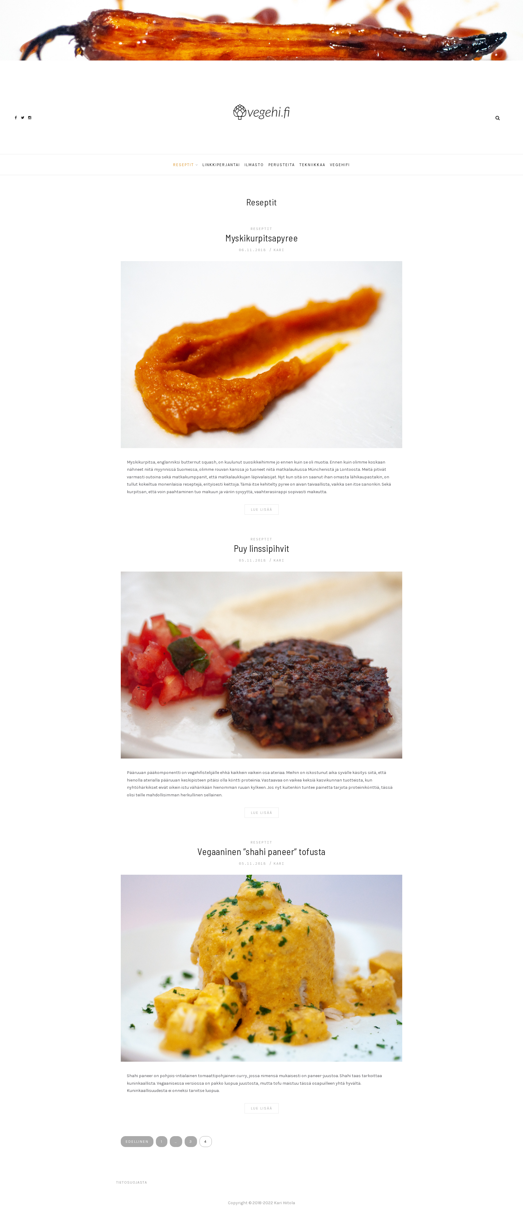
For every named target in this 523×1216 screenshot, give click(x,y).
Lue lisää (261, 509)
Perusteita (281, 164)
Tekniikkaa (312, 164)
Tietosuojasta (131, 1182)
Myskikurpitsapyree (261, 237)
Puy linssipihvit (261, 548)
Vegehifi (340, 164)
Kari (279, 249)
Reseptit (183, 164)
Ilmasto (254, 164)
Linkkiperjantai (221, 164)
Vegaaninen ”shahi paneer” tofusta (261, 851)
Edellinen (137, 1141)
